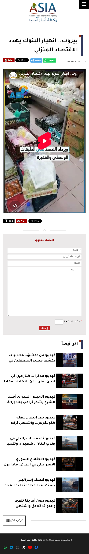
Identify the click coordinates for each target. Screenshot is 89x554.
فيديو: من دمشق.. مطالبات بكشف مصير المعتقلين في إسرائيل (32, 359)
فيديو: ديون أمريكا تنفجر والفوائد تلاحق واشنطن (34, 503)
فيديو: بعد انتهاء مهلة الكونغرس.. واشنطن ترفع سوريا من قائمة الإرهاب (33, 421)
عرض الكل (16, 520)
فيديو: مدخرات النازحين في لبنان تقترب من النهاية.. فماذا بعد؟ (29, 379)
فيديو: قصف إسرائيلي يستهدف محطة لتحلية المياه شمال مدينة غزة (30, 483)
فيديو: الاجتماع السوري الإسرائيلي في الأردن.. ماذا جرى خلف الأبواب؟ (29, 463)
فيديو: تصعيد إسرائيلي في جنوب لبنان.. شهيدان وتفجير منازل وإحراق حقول (30, 442)
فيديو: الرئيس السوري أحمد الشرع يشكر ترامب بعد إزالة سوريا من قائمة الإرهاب (31, 400)
